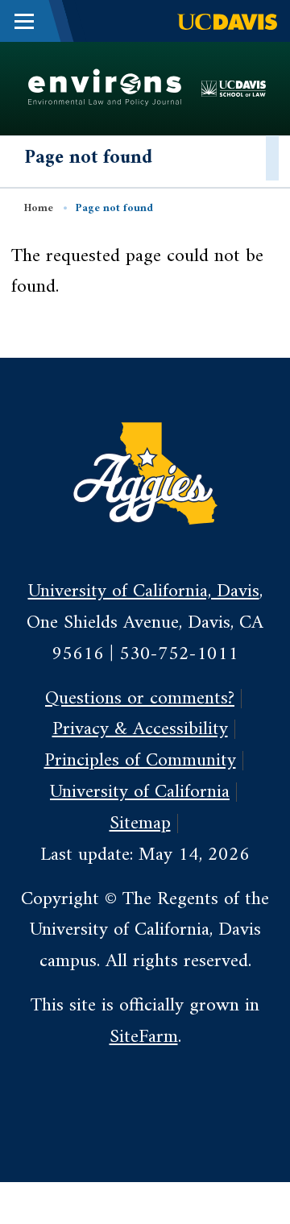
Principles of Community (140, 761)
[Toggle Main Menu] (24, 21)
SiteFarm (144, 1037)
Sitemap (140, 823)
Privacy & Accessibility (140, 729)
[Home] (104, 88)
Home (38, 208)
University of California (140, 792)
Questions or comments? (139, 699)
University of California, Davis (143, 591)
